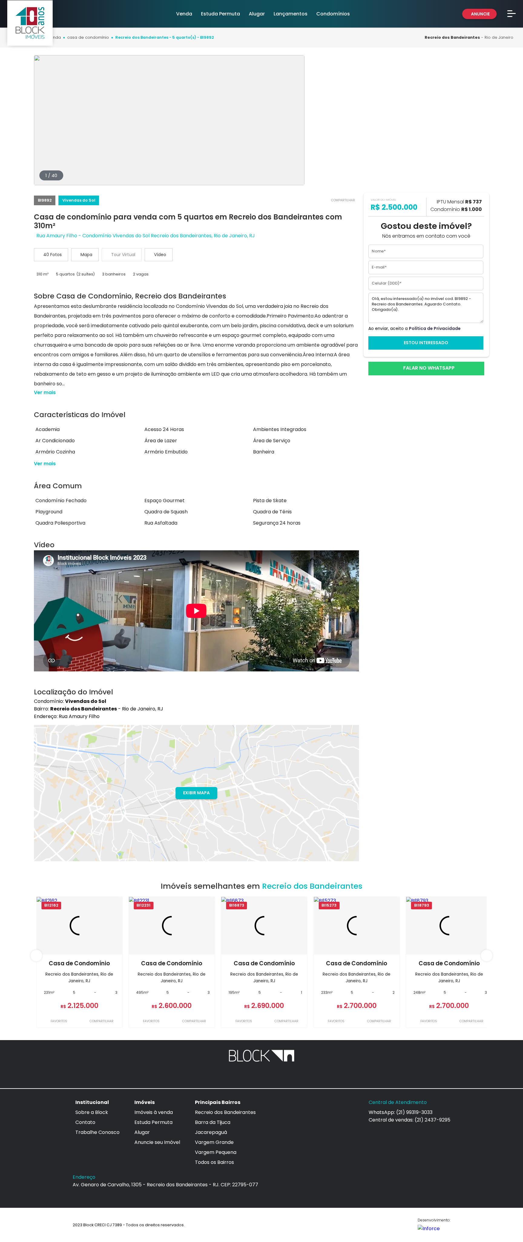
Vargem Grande (214, 1142)
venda (54, 38)
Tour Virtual (123, 255)
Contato (85, 1122)
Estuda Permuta (153, 1122)
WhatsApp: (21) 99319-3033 (401, 1112)
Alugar (142, 1132)
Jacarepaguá (211, 1132)
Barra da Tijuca (212, 1122)
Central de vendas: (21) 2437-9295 (409, 1119)
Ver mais (45, 392)
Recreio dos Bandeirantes (225, 1112)
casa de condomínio (88, 38)
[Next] (487, 956)
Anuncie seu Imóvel (157, 1142)
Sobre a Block (91, 1112)
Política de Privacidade (435, 328)
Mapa (86, 255)
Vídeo (160, 255)
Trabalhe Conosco (97, 1132)
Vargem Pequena (215, 1152)
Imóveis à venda (153, 1112)
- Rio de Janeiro (469, 37)
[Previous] (36, 956)
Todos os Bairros (214, 1162)
